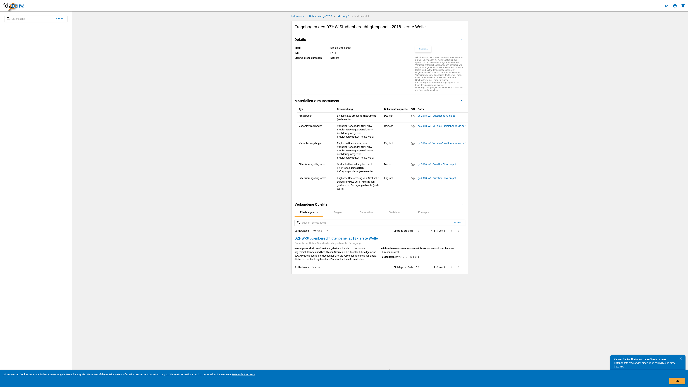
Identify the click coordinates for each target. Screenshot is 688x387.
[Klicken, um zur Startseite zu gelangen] (13, 6)
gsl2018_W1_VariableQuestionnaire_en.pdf (442, 143)
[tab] (309, 212)
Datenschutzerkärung (244, 374)
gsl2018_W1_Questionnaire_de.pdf (437, 115)
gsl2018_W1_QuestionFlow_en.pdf (437, 178)
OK (677, 380)
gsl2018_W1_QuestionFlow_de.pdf (437, 164)
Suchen (59, 18)
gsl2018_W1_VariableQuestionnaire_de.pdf (442, 126)
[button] (380, 39)
